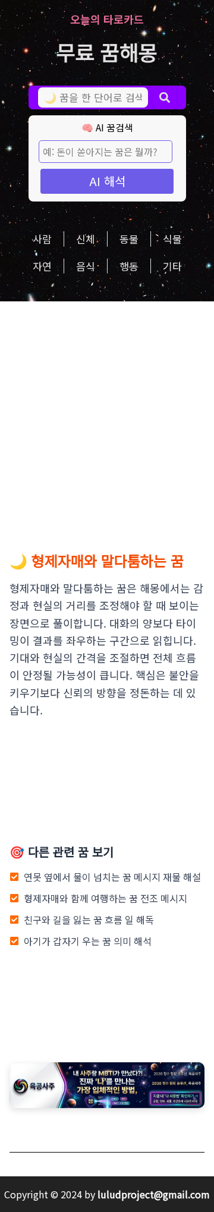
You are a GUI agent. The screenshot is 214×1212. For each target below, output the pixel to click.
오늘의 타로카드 (107, 19)
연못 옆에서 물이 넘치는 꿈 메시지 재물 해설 (112, 877)
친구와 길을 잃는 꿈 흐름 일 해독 (89, 919)
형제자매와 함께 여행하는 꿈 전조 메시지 (105, 898)
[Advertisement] (107, 414)
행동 (129, 266)
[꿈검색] (165, 97)
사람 (42, 238)
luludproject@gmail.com (153, 1194)
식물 (172, 238)
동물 (129, 238)
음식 (85, 266)
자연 (42, 266)
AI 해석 (107, 181)
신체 (85, 238)
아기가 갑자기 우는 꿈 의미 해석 (88, 941)
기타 (172, 266)
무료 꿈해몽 (107, 51)
